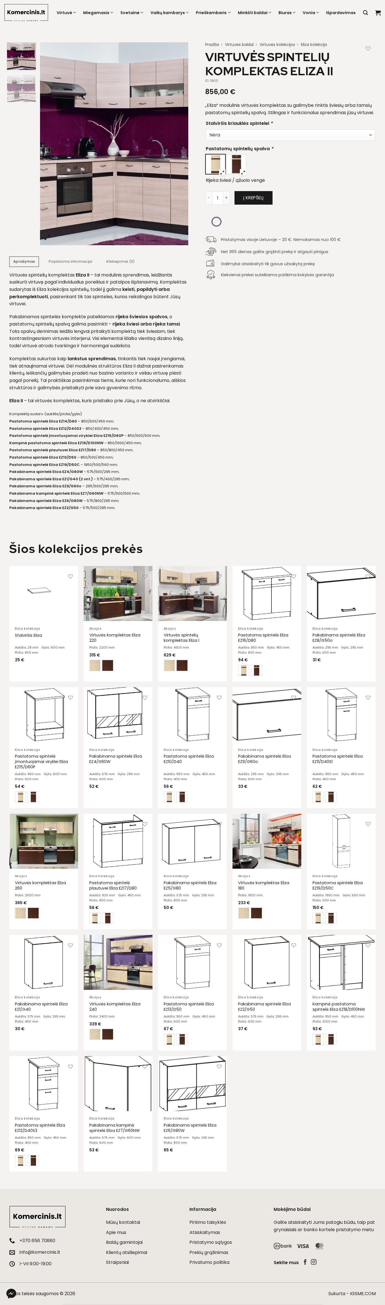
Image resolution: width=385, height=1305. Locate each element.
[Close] (287, 571)
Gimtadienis (240, 635)
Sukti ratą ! (259, 691)
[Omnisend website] (192, 728)
